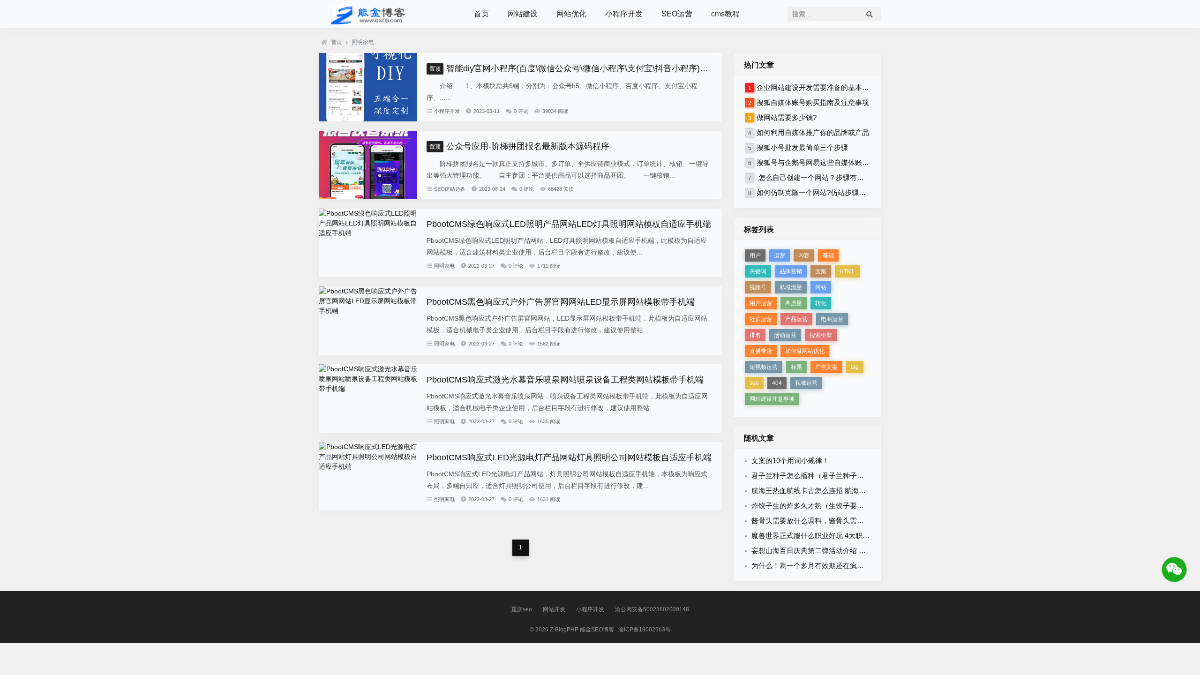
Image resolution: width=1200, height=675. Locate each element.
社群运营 (761, 319)
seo (754, 383)
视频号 (758, 287)
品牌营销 (791, 271)
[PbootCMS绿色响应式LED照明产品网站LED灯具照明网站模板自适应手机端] (368, 233)
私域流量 (791, 287)
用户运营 (761, 303)
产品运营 (796, 319)
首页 (481, 14)
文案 (820, 271)
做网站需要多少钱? (787, 117)
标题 (796, 367)
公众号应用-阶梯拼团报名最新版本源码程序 (519, 146)
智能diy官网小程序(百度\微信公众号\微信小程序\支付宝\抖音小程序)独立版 (577, 68)
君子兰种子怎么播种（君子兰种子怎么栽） (818, 476)
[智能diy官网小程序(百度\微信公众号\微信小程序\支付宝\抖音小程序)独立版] (368, 119)
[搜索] (869, 14)
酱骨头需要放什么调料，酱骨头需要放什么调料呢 (828, 521)
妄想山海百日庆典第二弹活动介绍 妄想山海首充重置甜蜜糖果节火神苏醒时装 (871, 551)
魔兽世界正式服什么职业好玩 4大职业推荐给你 (824, 536)
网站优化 (571, 14)
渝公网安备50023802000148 (652, 609)
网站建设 (523, 14)
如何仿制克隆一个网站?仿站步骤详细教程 (822, 192)
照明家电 (363, 42)
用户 (755, 255)
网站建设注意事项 (772, 399)
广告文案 (826, 367)
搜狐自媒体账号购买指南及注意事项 (813, 102)
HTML (847, 271)
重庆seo (521, 609)
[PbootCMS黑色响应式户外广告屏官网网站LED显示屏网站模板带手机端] (368, 311)
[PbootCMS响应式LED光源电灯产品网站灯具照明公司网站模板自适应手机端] (368, 466)
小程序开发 (624, 14)
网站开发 (554, 609)
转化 (820, 303)
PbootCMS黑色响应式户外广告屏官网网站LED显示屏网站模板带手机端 (561, 302)
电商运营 (832, 319)
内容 (804, 255)
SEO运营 (676, 14)
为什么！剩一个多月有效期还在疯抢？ (811, 566)
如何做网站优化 (805, 351)
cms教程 (725, 14)
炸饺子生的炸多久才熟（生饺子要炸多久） (818, 506)
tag (855, 367)
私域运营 (806, 383)
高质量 (793, 303)
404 (777, 383)
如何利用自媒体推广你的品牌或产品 (813, 132)
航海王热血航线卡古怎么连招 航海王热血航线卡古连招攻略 (843, 491)
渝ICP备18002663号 (644, 629)
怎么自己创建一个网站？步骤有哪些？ (817, 177)
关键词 (758, 271)
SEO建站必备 (449, 189)
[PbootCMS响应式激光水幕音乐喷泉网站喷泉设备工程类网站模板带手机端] (368, 388)
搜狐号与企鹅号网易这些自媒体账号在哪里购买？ (834, 162)
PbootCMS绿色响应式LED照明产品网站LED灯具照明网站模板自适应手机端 (569, 224)
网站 (820, 287)
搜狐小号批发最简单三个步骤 (802, 147)
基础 (828, 255)
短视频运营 (764, 367)
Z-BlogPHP (564, 629)
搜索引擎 (821, 335)
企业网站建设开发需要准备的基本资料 (816, 87)
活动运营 (785, 335)
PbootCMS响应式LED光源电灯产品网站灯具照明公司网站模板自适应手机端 (569, 457)
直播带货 (761, 351)
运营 (779, 255)
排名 (755, 335)
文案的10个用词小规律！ (790, 461)
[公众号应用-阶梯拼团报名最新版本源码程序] (368, 197)
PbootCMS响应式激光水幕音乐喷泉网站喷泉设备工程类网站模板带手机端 (565, 379)
